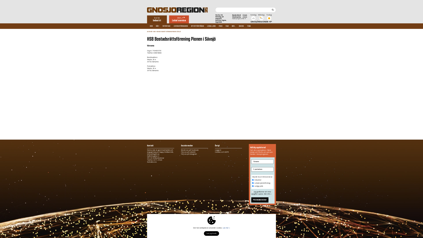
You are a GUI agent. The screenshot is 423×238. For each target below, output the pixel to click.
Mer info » (267, 194)
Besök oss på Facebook (190, 150)
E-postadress (257, 169)
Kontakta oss (152, 162)
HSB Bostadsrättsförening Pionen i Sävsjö (169, 31)
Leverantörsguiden (181, 26)
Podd (220, 26)
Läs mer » (226, 228)
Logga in (218, 150)
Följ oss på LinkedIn (188, 152)
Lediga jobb (211, 26)
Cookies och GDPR (222, 152)
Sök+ (158, 26)
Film (227, 26)
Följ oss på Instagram (189, 154)
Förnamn (256, 161)
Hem (151, 26)
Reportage (166, 26)
